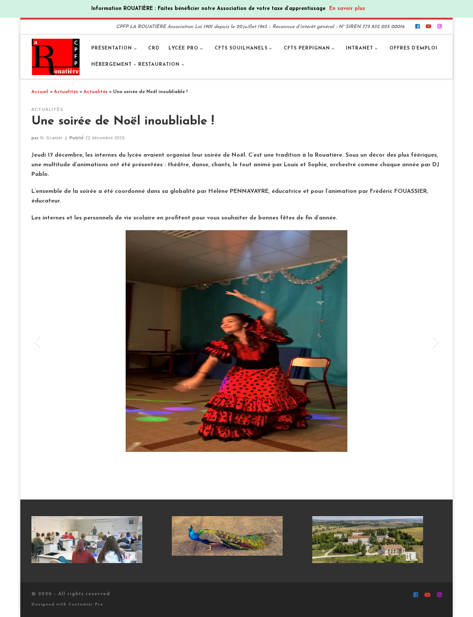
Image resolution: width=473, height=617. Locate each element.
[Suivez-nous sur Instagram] (440, 27)
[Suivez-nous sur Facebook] (417, 27)
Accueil (39, 92)
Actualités (66, 92)
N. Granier (51, 138)
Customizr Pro (85, 605)
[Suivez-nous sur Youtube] (428, 27)
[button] (36, 341)
